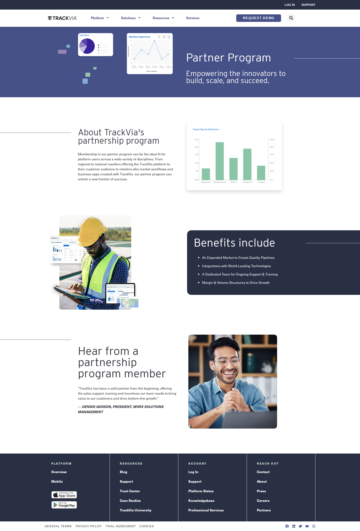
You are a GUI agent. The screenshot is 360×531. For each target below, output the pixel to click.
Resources (161, 17)
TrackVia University (135, 509)
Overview (59, 471)
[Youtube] (307, 526)
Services (192, 17)
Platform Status (201, 490)
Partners (264, 509)
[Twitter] (300, 526)
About (262, 481)
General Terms (58, 526)
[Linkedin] (293, 526)
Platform (97, 17)
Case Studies (130, 500)
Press (261, 490)
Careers (263, 500)
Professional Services (206, 509)
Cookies (146, 526)
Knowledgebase (201, 500)
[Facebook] (287, 526)
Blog (123, 471)
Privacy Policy (89, 526)
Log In (290, 4)
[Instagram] (313, 526)
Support (308, 4)
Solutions (128, 17)
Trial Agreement (120, 526)
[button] (291, 17)
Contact (263, 471)
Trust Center (130, 490)
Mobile (57, 481)
